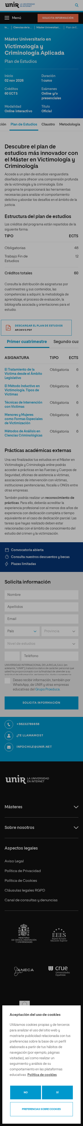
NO (26, 1092)
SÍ (57, 1092)
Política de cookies (42, 1075)
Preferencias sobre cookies (41, 1109)
